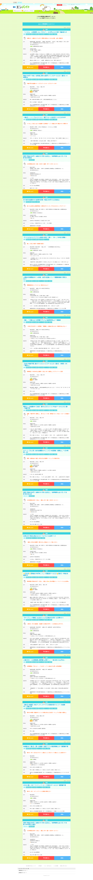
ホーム (38, 18)
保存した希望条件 (30, 10)
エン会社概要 (56, 865)
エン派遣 (15, 2)
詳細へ (62, 67)
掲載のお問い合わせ (63, 865)
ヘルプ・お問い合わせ (71, 4)
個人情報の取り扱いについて (31, 865)
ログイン (64, 4)
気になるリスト (19, 10)
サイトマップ (78, 4)
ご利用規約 (40, 865)
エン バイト (20, 2)
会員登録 (59, 4)
